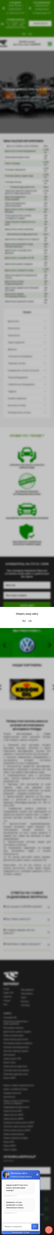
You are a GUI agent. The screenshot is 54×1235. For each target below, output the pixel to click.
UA (30, 621)
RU (24, 621)
